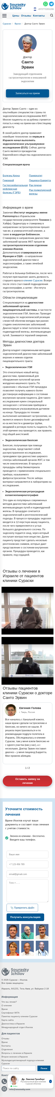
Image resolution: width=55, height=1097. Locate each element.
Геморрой (8, 180)
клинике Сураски (32, 280)
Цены (15, 15)
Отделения (7, 1049)
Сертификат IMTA (10, 1013)
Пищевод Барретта (40, 180)
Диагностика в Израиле (13, 1023)
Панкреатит (35, 175)
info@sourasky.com (19, 1089)
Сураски (7, 23)
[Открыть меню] (4, 16)
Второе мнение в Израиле (15, 1056)
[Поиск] (51, 16)
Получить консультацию (25, 917)
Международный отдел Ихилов (17, 1027)
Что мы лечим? (9, 1002)
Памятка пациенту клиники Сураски (19, 1016)
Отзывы (26, 15)
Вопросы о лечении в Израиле (17, 1053)
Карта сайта (8, 1020)
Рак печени (35, 185)
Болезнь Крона (11, 175)
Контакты (39, 15)
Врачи (18, 23)
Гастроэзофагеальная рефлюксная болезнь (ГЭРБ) (15, 189)
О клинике (7, 1005)
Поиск (44, 1068)
